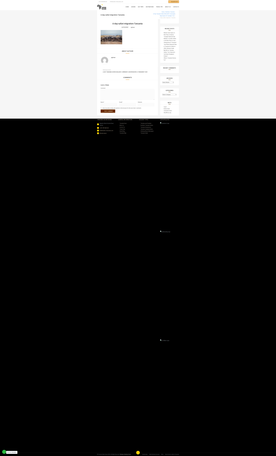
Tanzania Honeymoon (146, 127)
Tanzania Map (123, 133)
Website (140, 102)
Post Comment (108, 111)
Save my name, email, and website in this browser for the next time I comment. (122, 108)
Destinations (150, 6)
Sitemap (122, 454)
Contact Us (122, 127)
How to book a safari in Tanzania (172, 454)
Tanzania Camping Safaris (147, 129)
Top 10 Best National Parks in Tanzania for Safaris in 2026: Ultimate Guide (170, 46)
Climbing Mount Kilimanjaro (147, 131)
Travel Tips (159, 6)
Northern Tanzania (170, 12)
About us (168, 6)
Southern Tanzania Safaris (147, 125)
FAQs (162, 454)
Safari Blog (122, 131)
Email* (120, 102)
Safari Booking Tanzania (154, 454)
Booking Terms (127, 454)
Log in (165, 106)
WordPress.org (167, 112)
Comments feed (168, 110)
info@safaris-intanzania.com (106, 130)
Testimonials (145, 454)
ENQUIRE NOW (174, 1)
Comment (103, 88)
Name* (102, 102)
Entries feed (167, 108)
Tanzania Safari (144, 133)
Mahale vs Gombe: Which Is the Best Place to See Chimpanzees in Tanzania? (170, 40)
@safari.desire (103, 133)
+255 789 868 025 (104, 128)
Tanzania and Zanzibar (146, 123)
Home (127, 6)
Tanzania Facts (123, 123)
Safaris (133, 6)
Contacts (176, 6)
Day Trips (140, 6)
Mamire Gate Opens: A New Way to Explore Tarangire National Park (169, 34)
